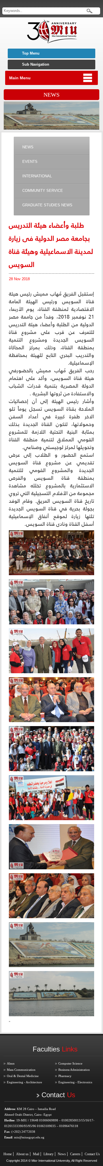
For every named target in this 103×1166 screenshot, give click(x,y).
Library (48, 1154)
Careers (75, 1154)
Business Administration (74, 1069)
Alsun (11, 1063)
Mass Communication (21, 1069)
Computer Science (70, 1063)
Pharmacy (65, 1076)
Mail (36, 1154)
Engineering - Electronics (75, 1082)
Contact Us (92, 1154)
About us (22, 1154)
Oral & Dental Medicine (23, 1076)
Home (7, 1154)
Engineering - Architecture (24, 1082)
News (62, 1154)
